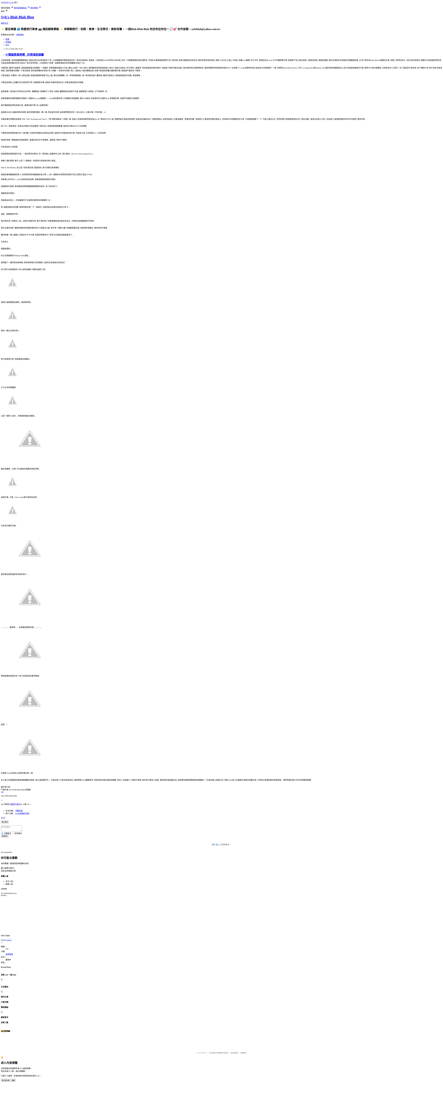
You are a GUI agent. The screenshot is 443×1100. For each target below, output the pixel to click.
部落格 (8, 42)
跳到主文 (4, 23)
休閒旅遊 (20, 35)
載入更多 (5, 822)
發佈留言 (5, 836)
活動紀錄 (19, 811)
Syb (2, 792)
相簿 (7, 39)
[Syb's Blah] (2, 980)
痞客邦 (13, 804)
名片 (7, 45)
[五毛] (2, 992)
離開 (13, 1080)
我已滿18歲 (5, 1080)
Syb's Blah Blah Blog (17, 17)
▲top (3, 818)
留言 (18, 804)
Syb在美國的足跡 (22, 813)
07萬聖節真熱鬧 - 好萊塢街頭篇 (25, 54)
